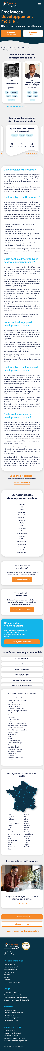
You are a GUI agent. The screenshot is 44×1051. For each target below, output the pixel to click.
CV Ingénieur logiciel (14, 740)
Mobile (30, 48)
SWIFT (12, 377)
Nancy (10, 849)
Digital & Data (22, 48)
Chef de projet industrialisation (17, 723)
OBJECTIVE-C (30, 377)
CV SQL (10, 721)
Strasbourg (28, 836)
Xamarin (22, 520)
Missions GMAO (13, 732)
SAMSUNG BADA (22, 552)
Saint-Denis (28, 832)
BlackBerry (22, 539)
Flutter (22, 523)
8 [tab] (30, 107)
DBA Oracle (11, 717)
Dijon (9, 827)
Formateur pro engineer (15, 758)
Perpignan (27, 825)
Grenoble (10, 832)
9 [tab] (33, 107)
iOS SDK (22, 536)
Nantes (26, 815)
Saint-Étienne (28, 834)
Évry (9, 830)
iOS (22, 507)
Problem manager (13, 719)
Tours (26, 842)
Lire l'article (22, 903)
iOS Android (22, 512)
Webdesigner (12, 734)
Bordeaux (11, 819)
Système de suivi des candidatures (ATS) (16, 1000)
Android (22, 504)
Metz (9, 845)
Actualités (7, 974)
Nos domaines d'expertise (8, 48)
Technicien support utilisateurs (17, 726)
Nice (25, 817)
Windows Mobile (22, 541)
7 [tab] (27, 107)
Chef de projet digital (22, 675)
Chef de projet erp (13, 713)
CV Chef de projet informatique (17, 730)
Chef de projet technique (15, 728)
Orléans (26, 821)
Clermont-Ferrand (13, 823)
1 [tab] (8, 107)
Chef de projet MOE (14, 706)
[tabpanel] (11, 82)
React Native (22, 515)
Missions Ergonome (14, 745)
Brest (9, 821)
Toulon (26, 838)
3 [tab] (14, 107)
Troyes (26, 845)
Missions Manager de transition (18, 711)
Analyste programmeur (22, 658)
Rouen (26, 830)
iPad (22, 531)
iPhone (22, 525)
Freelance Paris (29, 823)
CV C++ (10, 715)
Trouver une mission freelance (13, 1013)
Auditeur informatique (22, 669)
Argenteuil (11, 817)
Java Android (22, 528)
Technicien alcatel (13, 747)
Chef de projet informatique (22, 680)
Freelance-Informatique (19, 1047)
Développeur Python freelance (17, 700)
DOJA (22, 549)
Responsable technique (15, 743)
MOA (9, 736)
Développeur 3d (12, 755)
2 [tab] (11, 107)
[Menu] (39, 4)
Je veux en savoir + (22, 483)
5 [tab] (20, 107)
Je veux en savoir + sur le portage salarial (22, 931)
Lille (9, 836)
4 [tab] (17, 107)
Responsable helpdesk (15, 749)
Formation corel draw (14, 751)
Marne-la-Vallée (12, 840)
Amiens (10, 815)
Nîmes (26, 819)
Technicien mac (12, 760)
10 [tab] (36, 107)
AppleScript (22, 544)
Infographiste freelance (15, 704)
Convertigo (22, 547)
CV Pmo (10, 702)
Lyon (9, 838)
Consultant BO (12, 753)
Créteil (10, 825)
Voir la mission (31, 154)
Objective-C (22, 517)
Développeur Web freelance (16, 698)
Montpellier (11, 847)
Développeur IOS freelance (16, 708)
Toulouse (27, 840)
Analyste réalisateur (22, 664)
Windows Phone (22, 533)
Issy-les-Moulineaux (14, 834)
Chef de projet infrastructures (22, 685)
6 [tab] (24, 107)
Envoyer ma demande (22, 642)
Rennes (26, 827)
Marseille (10, 842)
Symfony (10, 738)
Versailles (27, 847)
